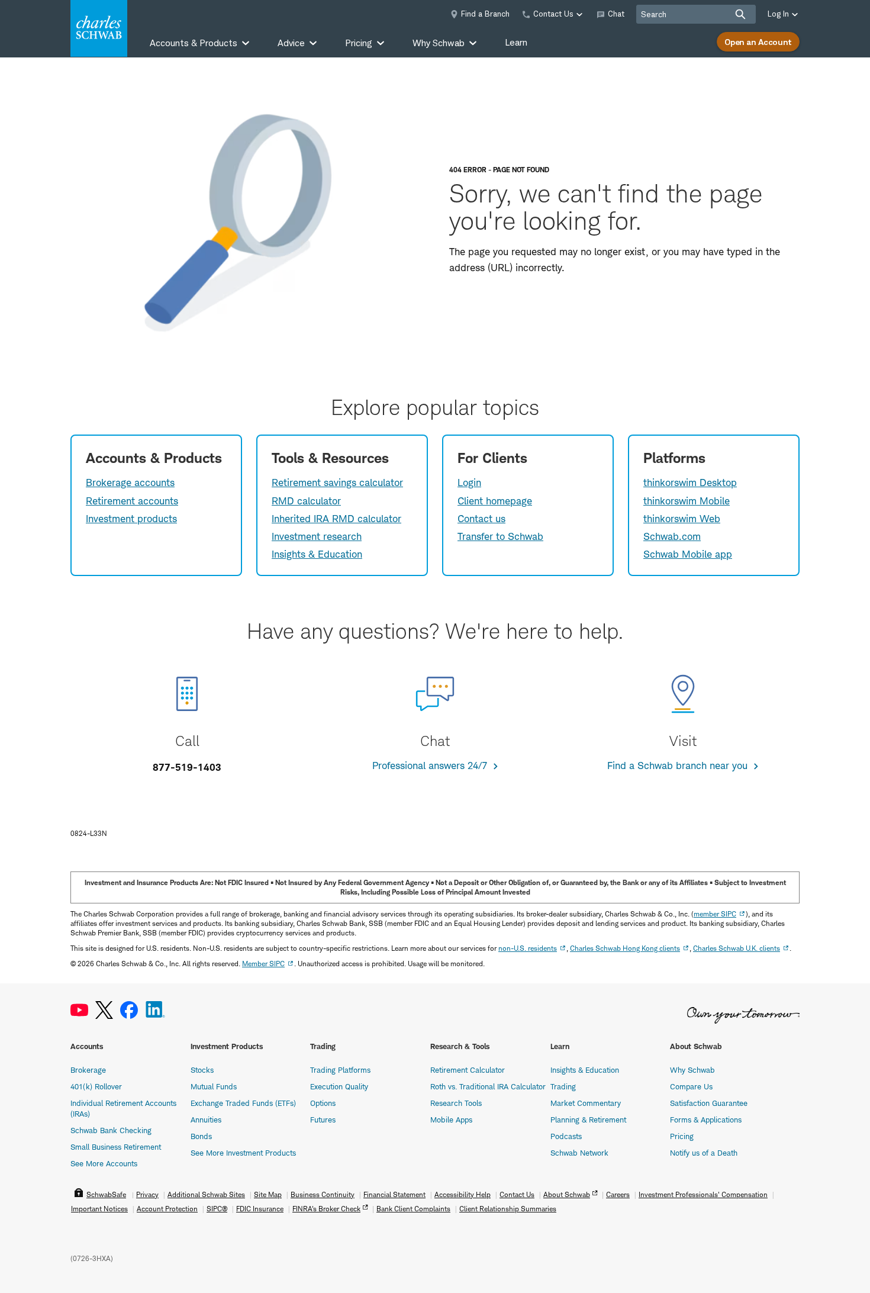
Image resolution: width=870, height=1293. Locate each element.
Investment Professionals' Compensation (703, 1194)
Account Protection (167, 1208)
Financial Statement (394, 1194)
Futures (323, 1119)
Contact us (481, 519)
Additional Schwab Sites (206, 1194)
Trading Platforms (340, 1070)
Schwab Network (579, 1152)
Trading (563, 1086)
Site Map (268, 1194)
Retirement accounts (132, 501)
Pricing (682, 1136)
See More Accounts (103, 1163)
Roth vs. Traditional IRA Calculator (488, 1086)
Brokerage (88, 1070)
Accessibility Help (462, 1194)
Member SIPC (263, 963)
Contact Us (517, 1194)
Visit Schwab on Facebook (129, 1010)
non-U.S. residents (527, 948)
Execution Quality (339, 1086)
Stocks (202, 1070)
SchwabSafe (106, 1194)
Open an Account (758, 42)
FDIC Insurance (259, 1208)
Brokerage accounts (130, 482)
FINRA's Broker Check (326, 1208)
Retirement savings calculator (337, 482)
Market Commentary (585, 1103)
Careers (618, 1194)
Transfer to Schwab (500, 536)
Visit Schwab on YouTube (79, 1010)
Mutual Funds (214, 1086)
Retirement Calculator (467, 1070)
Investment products (131, 519)
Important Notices (99, 1208)
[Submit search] (740, 14)
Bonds (201, 1136)
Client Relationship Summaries (507, 1208)
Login (469, 482)
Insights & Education (317, 554)
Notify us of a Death (703, 1152)
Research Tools (456, 1103)
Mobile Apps (451, 1119)
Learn (516, 42)
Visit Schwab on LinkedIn (155, 1010)
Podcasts (566, 1136)
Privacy (147, 1194)
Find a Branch (485, 13)
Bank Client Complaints (413, 1208)
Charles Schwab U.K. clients (736, 948)
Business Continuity (323, 1194)
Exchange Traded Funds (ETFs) (243, 1103)
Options (323, 1103)
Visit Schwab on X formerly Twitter (104, 1010)
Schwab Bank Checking (111, 1130)
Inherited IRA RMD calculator (336, 519)
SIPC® (217, 1208)
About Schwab (566, 1194)
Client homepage (494, 501)
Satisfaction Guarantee (708, 1103)
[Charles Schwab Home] (98, 28)
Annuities (206, 1119)
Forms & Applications (706, 1119)
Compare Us (691, 1086)
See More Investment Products (243, 1152)
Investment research (317, 536)
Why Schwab (692, 1070)
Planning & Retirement (588, 1119)
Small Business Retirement (115, 1147)
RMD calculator (306, 501)
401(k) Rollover (96, 1086)
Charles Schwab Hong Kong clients (625, 948)
